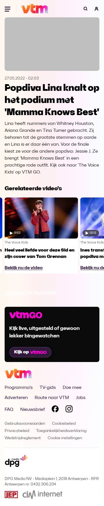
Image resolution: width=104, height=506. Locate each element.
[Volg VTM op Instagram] (69, 410)
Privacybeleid (17, 431)
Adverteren (16, 398)
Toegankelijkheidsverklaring (61, 431)
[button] (96, 9)
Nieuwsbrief (32, 409)
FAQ (9, 409)
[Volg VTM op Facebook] (55, 410)
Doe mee (72, 387)
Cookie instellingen (65, 438)
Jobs (81, 398)
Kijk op (21, 352)
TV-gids (48, 387)
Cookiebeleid (64, 424)
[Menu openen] (8, 8)
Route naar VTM (52, 398)
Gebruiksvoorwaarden (25, 424)
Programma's (19, 387)
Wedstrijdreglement (23, 438)
